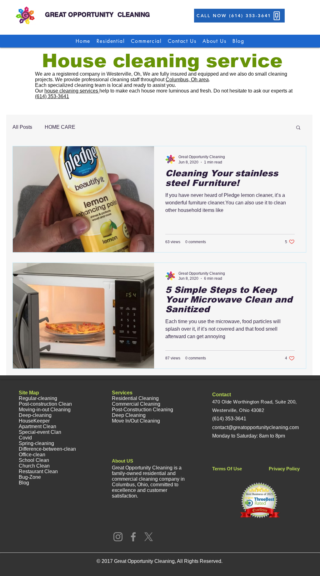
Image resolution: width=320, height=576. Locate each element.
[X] (148, 537)
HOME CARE (60, 127)
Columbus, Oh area (187, 79)
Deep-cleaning (35, 415)
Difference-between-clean (47, 449)
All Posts (22, 127)
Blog (24, 482)
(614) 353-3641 (52, 96)
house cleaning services (71, 90)
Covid (25, 437)
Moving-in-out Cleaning (45, 409)
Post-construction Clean (45, 404)
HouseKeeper (34, 420)
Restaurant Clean (38, 471)
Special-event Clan (40, 432)
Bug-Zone (30, 477)
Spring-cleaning (36, 443)
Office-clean (32, 454)
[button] (298, 128)
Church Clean (34, 465)
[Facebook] (133, 537)
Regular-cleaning (38, 398)
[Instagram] (118, 537)
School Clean (34, 460)
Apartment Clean (37, 426)
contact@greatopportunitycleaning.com (255, 427)
